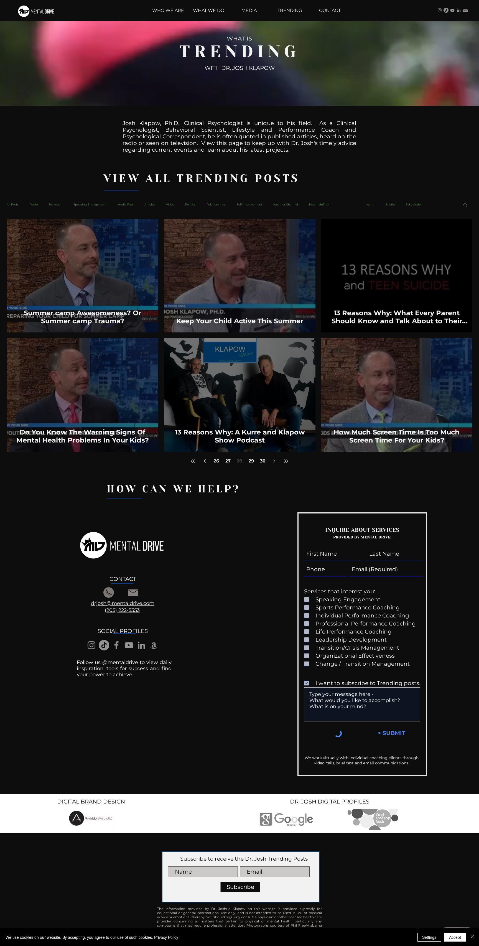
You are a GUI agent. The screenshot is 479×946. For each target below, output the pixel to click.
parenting (347, 204)
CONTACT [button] (122, 579)
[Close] (472, 937)
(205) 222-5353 (122, 610)
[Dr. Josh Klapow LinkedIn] (458, 10)
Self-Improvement (249, 204)
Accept (455, 937)
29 (251, 461)
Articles (149, 204)
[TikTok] (446, 10)
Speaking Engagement (89, 204)
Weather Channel (285, 204)
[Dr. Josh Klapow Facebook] (116, 645)
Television (55, 204)
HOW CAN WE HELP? (173, 489)
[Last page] (286, 461)
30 (263, 461)
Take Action (414, 204)
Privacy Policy (166, 937)
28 (239, 461)
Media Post (125, 204)
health (369, 204)
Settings (429, 937)
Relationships (216, 204)
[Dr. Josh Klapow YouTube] (452, 10)
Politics (190, 204)
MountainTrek (319, 204)
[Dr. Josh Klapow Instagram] (439, 10)
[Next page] (274, 461)
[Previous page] (205, 461)
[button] (465, 205)
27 (228, 461)
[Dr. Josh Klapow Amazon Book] (154, 645)
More (437, 204)
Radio (34, 204)
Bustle (390, 204)
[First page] (193, 461)
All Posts (13, 204)
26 (216, 461)
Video (170, 204)
